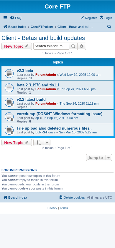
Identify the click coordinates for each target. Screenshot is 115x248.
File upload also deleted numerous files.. (54, 128)
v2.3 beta (25, 70)
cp (37, 118)
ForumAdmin (45, 74)
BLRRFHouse (45, 132)
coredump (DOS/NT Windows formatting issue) (59, 114)
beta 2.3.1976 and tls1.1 (38, 85)
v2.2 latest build (31, 99)
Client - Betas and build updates (43, 38)
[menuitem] (16, 17)
